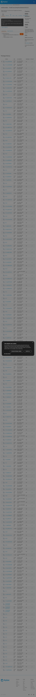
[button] (7, 353)
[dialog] (18, 348)
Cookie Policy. (20, 348)
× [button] (32, 342)
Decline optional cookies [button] (16, 351)
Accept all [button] (28, 351)
